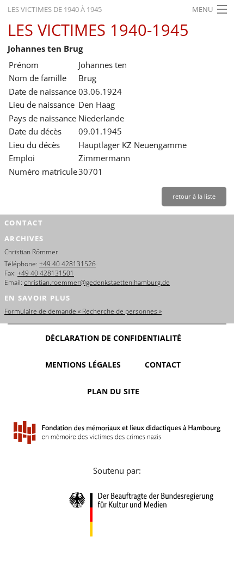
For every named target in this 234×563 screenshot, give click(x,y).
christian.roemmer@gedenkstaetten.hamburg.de (97, 282)
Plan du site (113, 391)
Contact (163, 364)
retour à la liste (194, 196)
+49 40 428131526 (67, 263)
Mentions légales (83, 364)
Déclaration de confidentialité (113, 338)
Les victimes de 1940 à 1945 (55, 9)
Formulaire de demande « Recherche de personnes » (83, 311)
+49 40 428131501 (45, 273)
